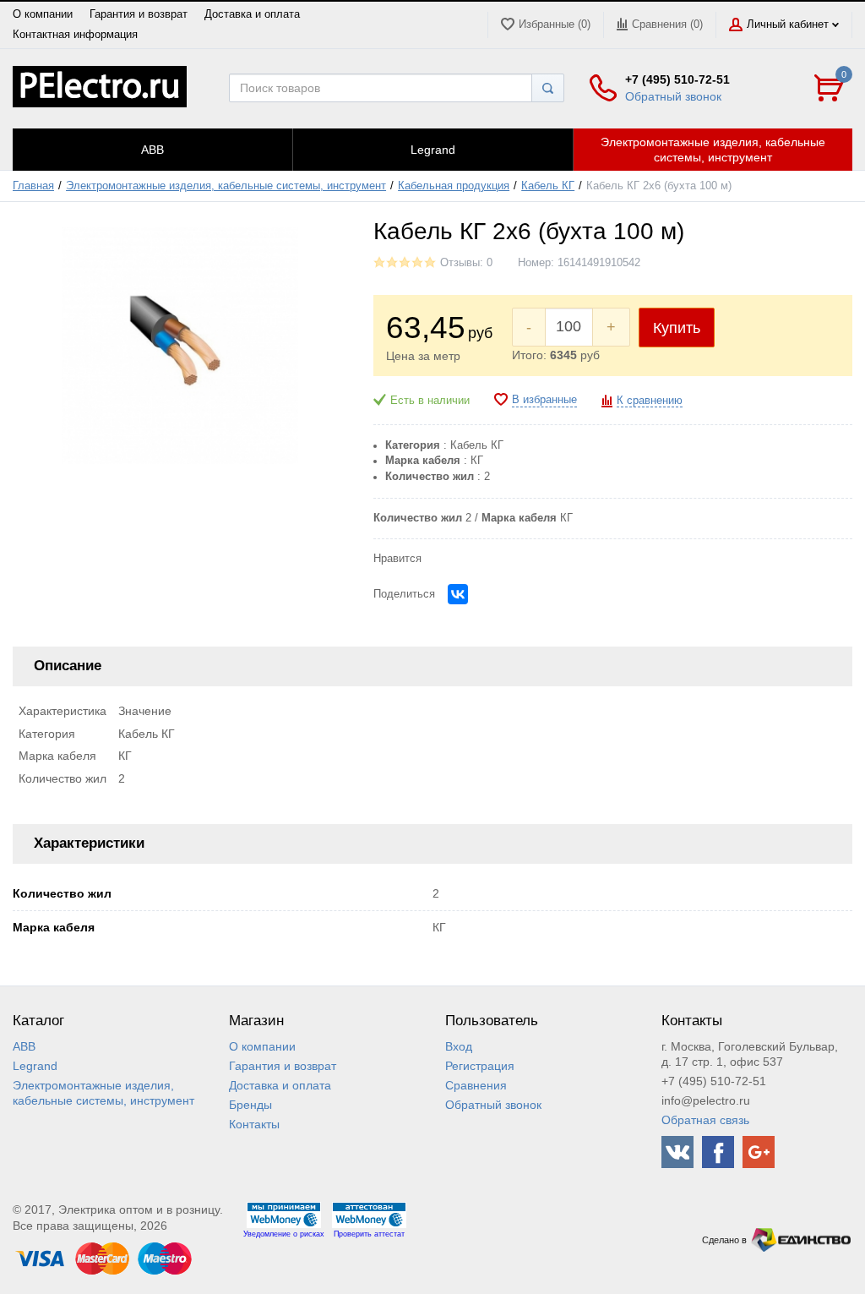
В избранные (544, 400)
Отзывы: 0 (466, 263)
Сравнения (476, 1085)
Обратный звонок (673, 96)
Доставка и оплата (252, 14)
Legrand (35, 1066)
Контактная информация (75, 35)
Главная (33, 186)
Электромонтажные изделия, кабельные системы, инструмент (226, 186)
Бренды (250, 1104)
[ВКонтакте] (458, 594)
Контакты (254, 1124)
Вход (458, 1046)
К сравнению (650, 401)
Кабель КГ (547, 186)
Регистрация (479, 1066)
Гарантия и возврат (139, 14)
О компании (43, 14)
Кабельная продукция (453, 186)
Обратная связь (705, 1120)
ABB (24, 1046)
